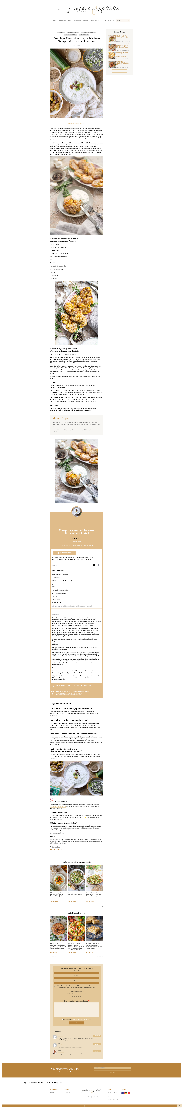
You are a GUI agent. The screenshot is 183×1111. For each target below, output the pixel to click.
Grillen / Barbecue (70, 34)
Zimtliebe (110, 1094)
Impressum (68, 1106)
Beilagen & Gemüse (73, 32)
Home (54, 20)
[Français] (124, 1092)
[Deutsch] (126, 1092)
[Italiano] (128, 1092)
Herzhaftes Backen (113, 1099)
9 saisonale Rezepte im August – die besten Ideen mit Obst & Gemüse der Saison (122, 54)
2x (96, 565)
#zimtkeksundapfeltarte (58, 806)
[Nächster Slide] (100, 906)
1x (94, 565)
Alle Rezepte (67, 1094)
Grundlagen (67, 1092)
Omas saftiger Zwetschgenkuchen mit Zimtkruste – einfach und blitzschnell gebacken (122, 63)
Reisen (65, 1097)
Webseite (76, 981)
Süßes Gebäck (112, 1097)
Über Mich (85, 20)
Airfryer (61, 32)
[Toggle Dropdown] (66, 20)
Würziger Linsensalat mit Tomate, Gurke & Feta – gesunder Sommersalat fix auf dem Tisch (122, 37)
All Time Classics (112, 1092)
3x (99, 565)
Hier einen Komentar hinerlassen (76, 1001)
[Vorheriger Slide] (53, 906)
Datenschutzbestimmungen (81, 1019)
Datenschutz (77, 1106)
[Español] (130, 1092)
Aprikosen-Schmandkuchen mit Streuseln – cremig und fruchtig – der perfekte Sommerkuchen (123, 45)
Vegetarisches (84, 34)
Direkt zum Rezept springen (76, 123)
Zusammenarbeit (95, 20)
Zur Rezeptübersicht (119, 71)
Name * (76, 971)
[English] (122, 1092)
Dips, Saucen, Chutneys (89, 32)
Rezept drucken (65, 553)
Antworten (97, 1035)
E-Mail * (76, 976)
